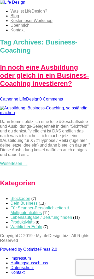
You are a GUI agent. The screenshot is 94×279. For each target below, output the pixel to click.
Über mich (20, 25)
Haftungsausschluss (29, 263)
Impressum (20, 258)
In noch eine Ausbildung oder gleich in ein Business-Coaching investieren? (44, 75)
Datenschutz (22, 267)
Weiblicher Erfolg (26, 227)
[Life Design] (12, 2)
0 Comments (51, 99)
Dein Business (24, 203)
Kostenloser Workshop (31, 20)
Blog (14, 16)
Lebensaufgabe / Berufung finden (41, 217)
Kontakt (17, 30)
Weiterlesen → (13, 163)
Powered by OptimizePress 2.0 (28, 249)
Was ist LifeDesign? (28, 11)
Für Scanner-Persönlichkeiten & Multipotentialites (40, 210)
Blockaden (20, 198)
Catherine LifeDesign (19, 99)
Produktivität (21, 222)
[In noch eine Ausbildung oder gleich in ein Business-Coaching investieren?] (47, 112)
